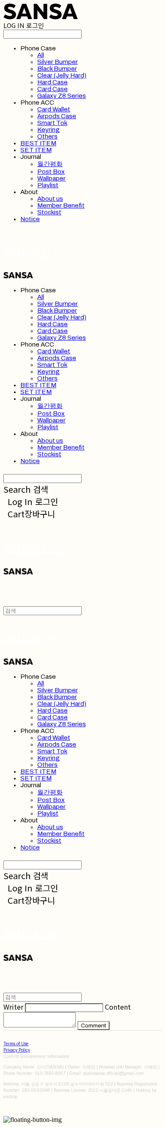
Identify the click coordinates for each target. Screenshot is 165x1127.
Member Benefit (61, 205)
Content (118, 1007)
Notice (30, 219)
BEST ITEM (38, 143)
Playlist (47, 185)
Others (47, 136)
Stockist (49, 212)
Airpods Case (56, 116)
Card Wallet (53, 109)
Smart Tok (52, 122)
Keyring (48, 129)
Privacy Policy (16, 1050)
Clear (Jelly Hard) (61, 75)
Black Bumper (57, 68)
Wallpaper (51, 178)
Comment (93, 1025)
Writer (13, 1007)
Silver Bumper (57, 61)
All (40, 55)
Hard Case (52, 82)
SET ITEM (36, 150)
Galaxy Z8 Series (61, 95)
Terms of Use (15, 1043)
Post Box (51, 171)
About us (50, 198)
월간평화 (50, 164)
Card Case (52, 89)
